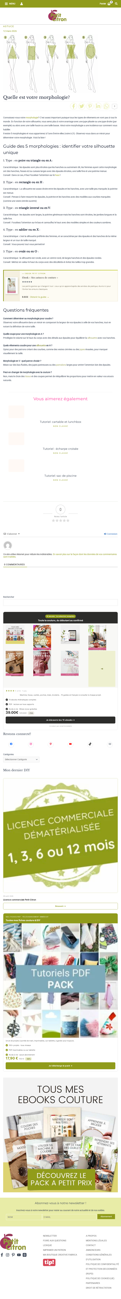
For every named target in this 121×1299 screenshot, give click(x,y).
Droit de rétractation (98, 1288)
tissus (28, 376)
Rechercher (8, 597)
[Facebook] (73, 106)
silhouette (92, 338)
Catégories (8, 754)
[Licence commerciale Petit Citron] (60, 835)
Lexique (47, 1245)
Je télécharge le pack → (60, 1066)
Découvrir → (60, 906)
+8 (102, 669)
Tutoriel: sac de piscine (60, 475)
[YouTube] (19, 1255)
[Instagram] (7, 1255)
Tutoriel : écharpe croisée (60, 449)
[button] (116, 4)
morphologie (32, 117)
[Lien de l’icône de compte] (21, 3)
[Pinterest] (89, 106)
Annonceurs (93, 1250)
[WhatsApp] (106, 106)
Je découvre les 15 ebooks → (60, 720)
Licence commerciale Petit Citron (19, 899)
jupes (82, 349)
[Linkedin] (98, 106)
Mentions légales (96, 1240)
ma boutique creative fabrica (60, 1254)
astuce (8, 26)
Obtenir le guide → (39, 296)
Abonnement (106, 1216)
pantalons (61, 365)
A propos (91, 1236)
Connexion (112, 534)
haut (57, 175)
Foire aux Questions (54, 1240)
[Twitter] (81, 106)
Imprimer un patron (54, 1250)
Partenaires (93, 1283)
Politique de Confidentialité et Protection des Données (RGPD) (102, 1269)
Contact (91, 1245)
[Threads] (24, 1255)
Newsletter (50, 1236)
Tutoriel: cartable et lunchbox (60, 422)
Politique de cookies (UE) (100, 1278)
